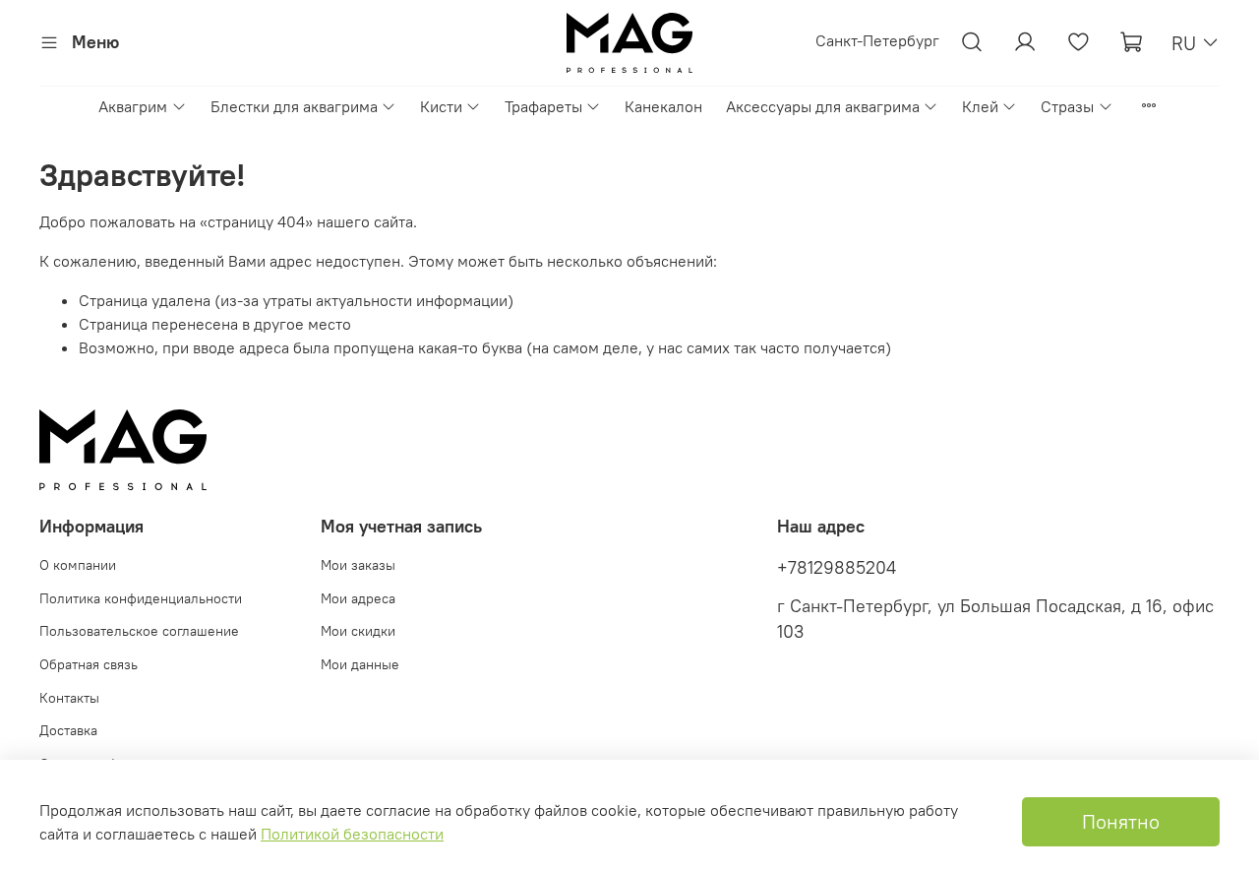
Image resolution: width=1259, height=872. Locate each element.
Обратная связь (88, 664)
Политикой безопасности (352, 833)
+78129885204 (836, 568)
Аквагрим (132, 106)
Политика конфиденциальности (140, 598)
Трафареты (543, 106)
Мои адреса (358, 598)
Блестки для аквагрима (294, 106)
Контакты (69, 698)
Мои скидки (358, 631)
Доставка (68, 730)
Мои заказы (358, 565)
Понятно (1121, 821)
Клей (980, 106)
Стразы (1067, 106)
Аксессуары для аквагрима (823, 106)
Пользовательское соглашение (139, 631)
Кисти (441, 106)
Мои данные (360, 664)
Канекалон (663, 106)
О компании (77, 565)
